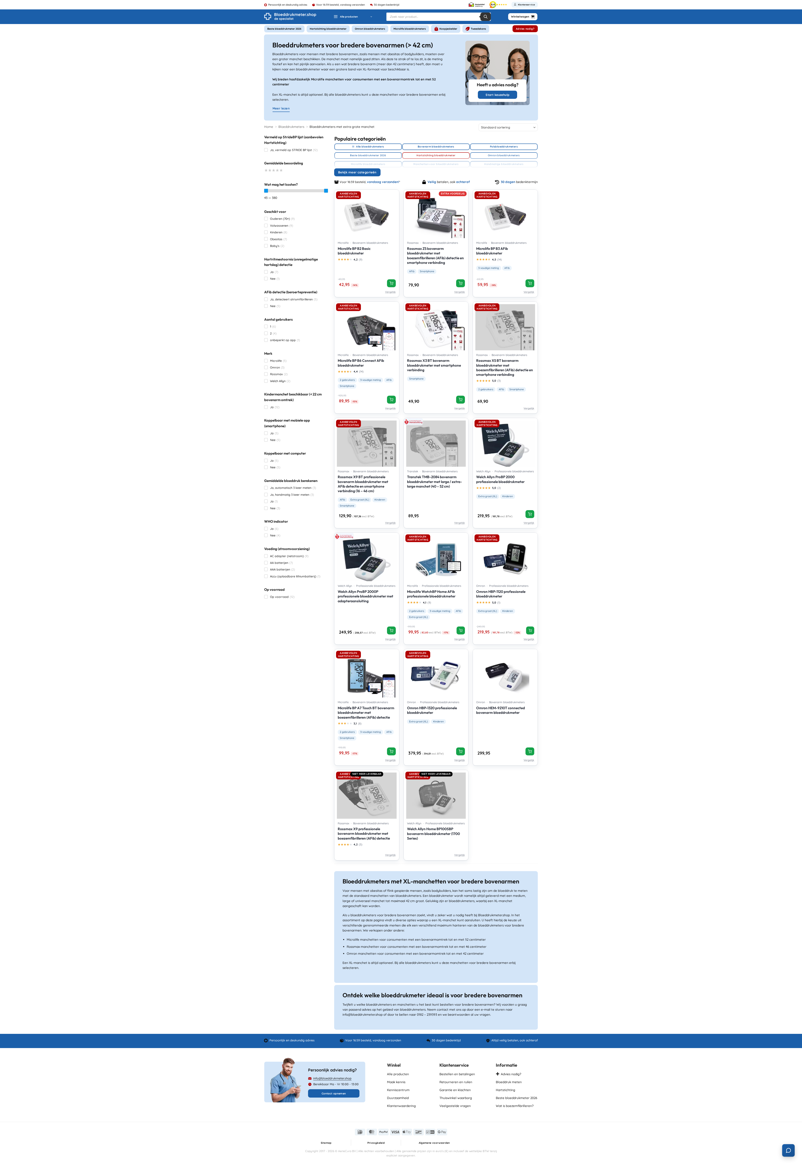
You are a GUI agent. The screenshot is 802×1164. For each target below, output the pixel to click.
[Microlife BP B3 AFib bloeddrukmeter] (505, 214)
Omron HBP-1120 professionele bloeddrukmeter (500, 593)
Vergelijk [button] (390, 292)
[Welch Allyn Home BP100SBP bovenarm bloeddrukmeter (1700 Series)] (436, 794)
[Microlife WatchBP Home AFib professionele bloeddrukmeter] (436, 557)
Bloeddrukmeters (291, 127)
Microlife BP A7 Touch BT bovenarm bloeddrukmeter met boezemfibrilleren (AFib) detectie (366, 712)
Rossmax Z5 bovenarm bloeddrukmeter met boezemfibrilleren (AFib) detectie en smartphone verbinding (435, 255)
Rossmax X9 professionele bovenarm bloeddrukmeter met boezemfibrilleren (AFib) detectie (364, 833)
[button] (352, 16)
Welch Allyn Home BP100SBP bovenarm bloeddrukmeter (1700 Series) (433, 833)
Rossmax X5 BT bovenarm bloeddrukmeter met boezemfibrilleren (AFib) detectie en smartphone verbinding (504, 367)
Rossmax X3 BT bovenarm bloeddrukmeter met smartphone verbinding (434, 365)
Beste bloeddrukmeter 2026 (284, 28)
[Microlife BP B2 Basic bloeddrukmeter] (366, 214)
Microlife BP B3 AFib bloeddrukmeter (492, 250)
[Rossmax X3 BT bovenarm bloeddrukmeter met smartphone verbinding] (436, 326)
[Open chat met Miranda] (788, 1150)
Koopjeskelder (448, 28)
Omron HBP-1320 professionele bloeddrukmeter (432, 710)
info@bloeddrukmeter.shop (332, 1078)
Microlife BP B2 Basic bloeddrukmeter (354, 250)
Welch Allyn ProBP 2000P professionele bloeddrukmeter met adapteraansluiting (365, 596)
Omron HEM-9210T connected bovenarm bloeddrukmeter (500, 710)
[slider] (266, 191)
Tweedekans (478, 28)
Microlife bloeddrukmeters (409, 28)
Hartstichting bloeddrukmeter (328, 28)
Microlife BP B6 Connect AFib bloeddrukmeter (361, 362)
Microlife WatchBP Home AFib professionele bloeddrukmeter (431, 593)
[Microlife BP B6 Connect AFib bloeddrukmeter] (366, 326)
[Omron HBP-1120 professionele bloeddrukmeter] (505, 557)
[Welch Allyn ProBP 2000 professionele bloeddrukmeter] (505, 442)
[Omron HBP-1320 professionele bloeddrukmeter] (436, 673)
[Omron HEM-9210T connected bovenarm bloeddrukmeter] (505, 673)
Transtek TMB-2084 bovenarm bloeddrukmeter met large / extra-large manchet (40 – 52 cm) (434, 481)
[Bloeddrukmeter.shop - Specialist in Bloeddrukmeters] (290, 16)
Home (268, 127)
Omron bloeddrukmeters (370, 28)
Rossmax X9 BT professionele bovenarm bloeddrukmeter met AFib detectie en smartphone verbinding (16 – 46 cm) (363, 484)
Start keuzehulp (497, 95)
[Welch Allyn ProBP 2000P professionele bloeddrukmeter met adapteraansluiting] (366, 557)
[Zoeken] (485, 17)
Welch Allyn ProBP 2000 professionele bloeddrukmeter (500, 479)
